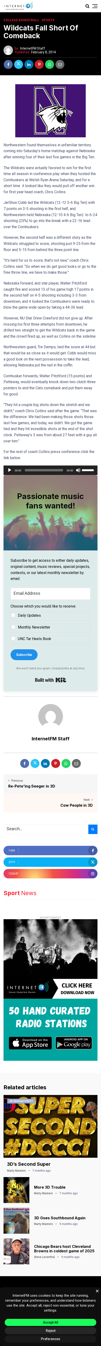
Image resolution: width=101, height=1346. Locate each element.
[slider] (88, 469)
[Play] (9, 470)
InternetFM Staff (32, 48)
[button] (50, 624)
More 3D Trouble (50, 1187)
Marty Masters (16, 1170)
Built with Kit (50, 680)
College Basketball (21, 20)
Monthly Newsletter (34, 627)
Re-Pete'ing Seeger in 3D (31, 786)
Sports (48, 20)
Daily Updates (29, 615)
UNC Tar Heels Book (34, 639)
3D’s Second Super (28, 1164)
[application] (50, 470)
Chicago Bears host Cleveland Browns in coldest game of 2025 (64, 1248)
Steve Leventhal (44, 1257)
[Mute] (78, 470)
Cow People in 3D (76, 805)
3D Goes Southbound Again (59, 1218)
